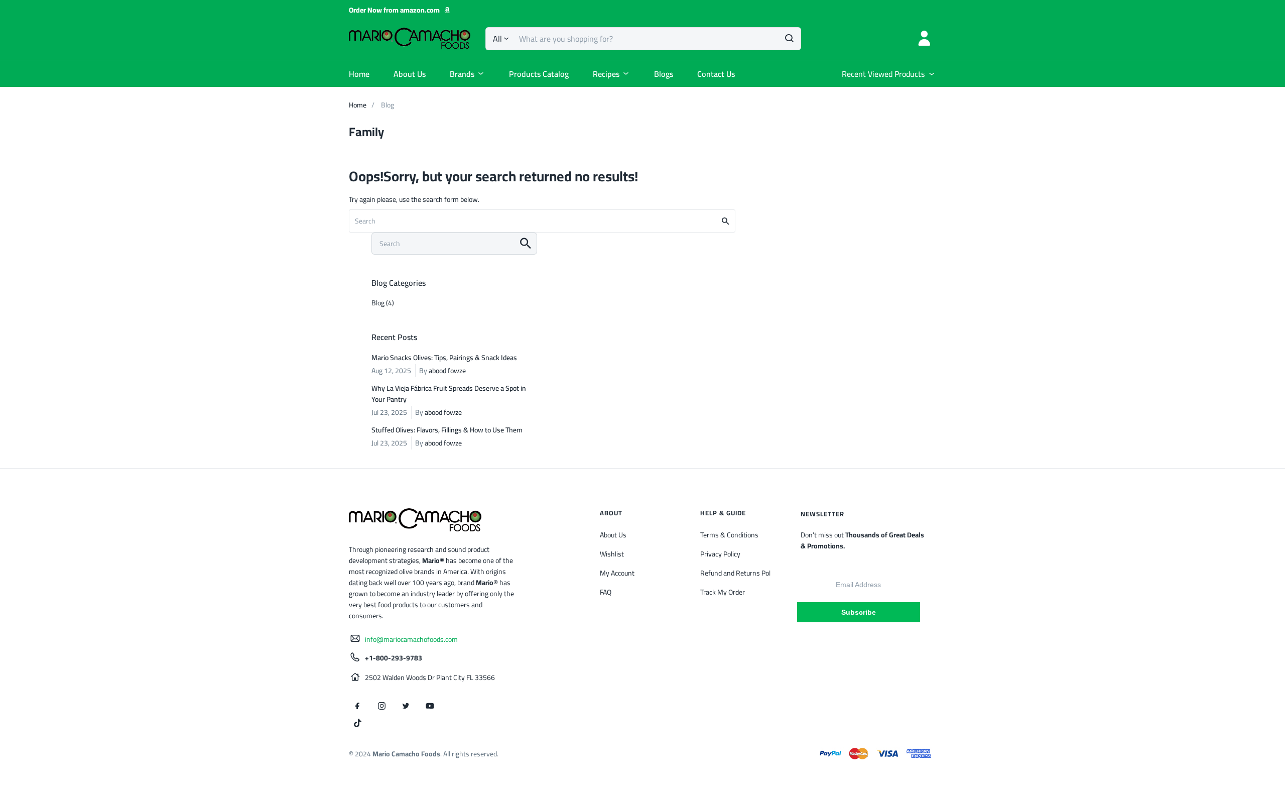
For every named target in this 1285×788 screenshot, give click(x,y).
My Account (617, 573)
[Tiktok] (357, 723)
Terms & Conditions (729, 534)
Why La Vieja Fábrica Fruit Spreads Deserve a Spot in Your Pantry (448, 394)
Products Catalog (539, 73)
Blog (377, 302)
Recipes (606, 73)
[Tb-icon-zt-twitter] (405, 706)
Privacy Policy (720, 553)
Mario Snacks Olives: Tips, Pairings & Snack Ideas (444, 357)
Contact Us (716, 73)
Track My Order (722, 592)
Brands (462, 73)
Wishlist (612, 553)
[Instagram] (381, 706)
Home (359, 73)
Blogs (663, 73)
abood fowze (447, 370)
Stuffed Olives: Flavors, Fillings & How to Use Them (447, 429)
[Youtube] (429, 706)
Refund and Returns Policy (739, 573)
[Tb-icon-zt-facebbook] (357, 706)
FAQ (605, 592)
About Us (410, 73)
